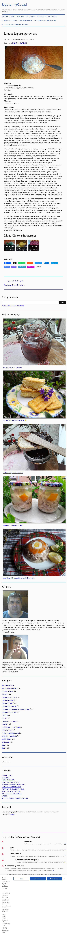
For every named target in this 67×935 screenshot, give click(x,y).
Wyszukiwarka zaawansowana (13, 305)
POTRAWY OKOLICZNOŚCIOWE (13, 789)
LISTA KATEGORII (8, 780)
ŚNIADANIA (6, 742)
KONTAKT (5, 778)
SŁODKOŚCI (6, 739)
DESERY (5, 715)
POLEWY (5, 724)
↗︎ (65, 844)
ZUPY (4, 748)
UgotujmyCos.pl (14, 5)
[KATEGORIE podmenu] (34, 16)
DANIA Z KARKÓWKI (9, 712)
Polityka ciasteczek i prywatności (13, 784)
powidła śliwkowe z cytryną (12, 368)
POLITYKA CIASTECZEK (10, 782)
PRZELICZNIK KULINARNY (11, 791)
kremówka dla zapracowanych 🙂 (14, 420)
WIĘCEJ (5, 796)
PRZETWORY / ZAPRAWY (11, 727)
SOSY (4, 745)
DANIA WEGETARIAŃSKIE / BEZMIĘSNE (16, 709)
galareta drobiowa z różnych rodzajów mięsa (18, 578)
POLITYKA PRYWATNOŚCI (11, 787)
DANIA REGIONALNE (9, 706)
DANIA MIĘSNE (7, 703)
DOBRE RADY (7, 775)
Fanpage (12, 814)
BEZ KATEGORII (7, 691)
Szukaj (62, 302)
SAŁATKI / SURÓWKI (19, 43)
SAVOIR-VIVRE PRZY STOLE (12, 794)
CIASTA (5, 694)
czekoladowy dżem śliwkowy (13, 473)
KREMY (4, 718)
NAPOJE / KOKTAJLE (9, 721)
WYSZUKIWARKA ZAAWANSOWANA (15, 798)
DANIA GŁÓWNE (8, 700)
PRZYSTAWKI (7, 730)
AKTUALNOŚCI (7, 685)
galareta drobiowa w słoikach (13, 525)
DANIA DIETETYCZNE (9, 697)
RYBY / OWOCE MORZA (10, 733)
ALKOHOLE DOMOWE (9, 688)
